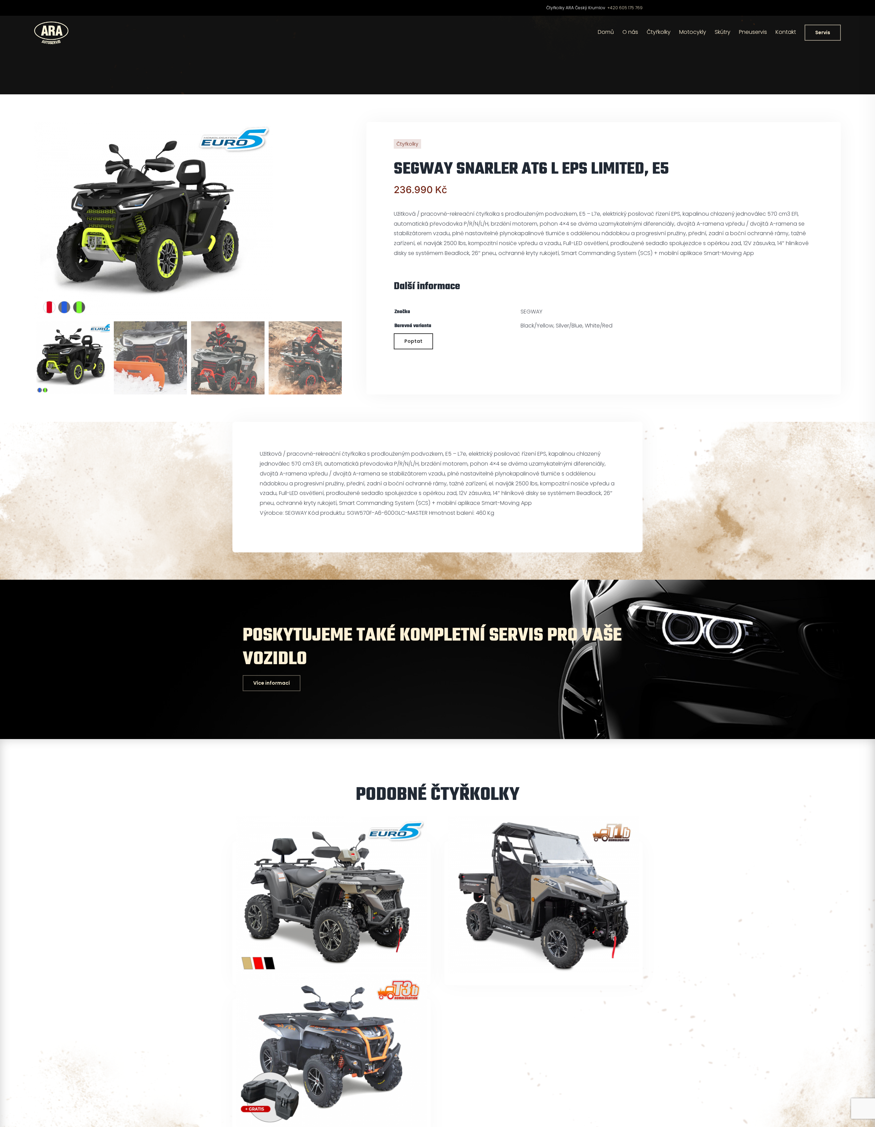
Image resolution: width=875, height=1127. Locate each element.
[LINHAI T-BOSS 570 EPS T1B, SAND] (543, 894)
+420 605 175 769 (625, 8)
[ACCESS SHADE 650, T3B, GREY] (331, 1050)
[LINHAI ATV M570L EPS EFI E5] (331, 894)
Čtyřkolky (407, 143)
